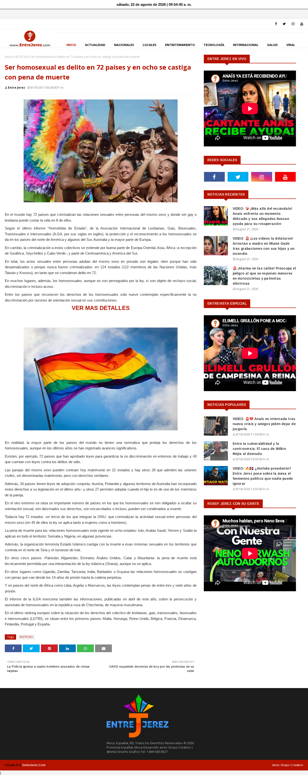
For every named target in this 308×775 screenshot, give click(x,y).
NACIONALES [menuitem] (124, 45)
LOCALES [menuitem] (149, 45)
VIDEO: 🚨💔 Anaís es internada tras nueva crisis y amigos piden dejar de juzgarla (264, 424)
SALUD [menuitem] (272, 45)
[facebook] (276, 24)
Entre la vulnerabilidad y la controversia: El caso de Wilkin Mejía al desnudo (259, 449)
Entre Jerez (16, 87)
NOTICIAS (21, 57)
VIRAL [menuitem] (290, 45)
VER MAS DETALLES (101, 308)
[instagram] (293, 24)
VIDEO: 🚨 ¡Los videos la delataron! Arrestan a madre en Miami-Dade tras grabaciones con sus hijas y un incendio (264, 246)
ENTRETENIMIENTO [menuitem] (180, 45)
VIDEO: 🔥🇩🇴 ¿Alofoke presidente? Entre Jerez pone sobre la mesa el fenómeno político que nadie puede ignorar (263, 476)
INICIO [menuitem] (71, 45)
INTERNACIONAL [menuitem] (245, 45)
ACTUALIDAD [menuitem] (95, 45)
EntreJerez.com (33, 765)
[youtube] (301, 24)
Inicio (8, 57)
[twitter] (284, 24)
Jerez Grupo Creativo (287, 765)
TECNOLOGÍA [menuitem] (214, 45)
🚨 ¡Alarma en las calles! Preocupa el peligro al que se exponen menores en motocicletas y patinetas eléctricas (264, 275)
